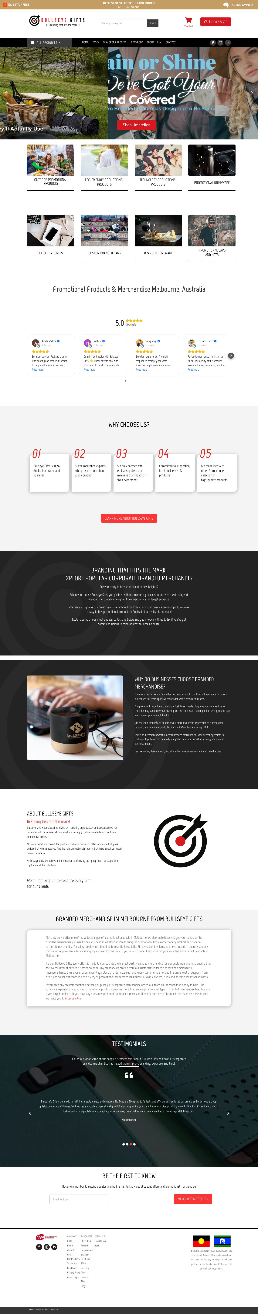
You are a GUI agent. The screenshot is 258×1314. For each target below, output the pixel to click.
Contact (171, 42)
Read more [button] (37, 369)
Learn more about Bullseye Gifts (129, 518)
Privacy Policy (73, 1272)
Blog (83, 1286)
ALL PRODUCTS (45, 43)
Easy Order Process (114, 42)
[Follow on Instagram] (220, 43)
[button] (6, 93)
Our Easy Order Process (85, 1272)
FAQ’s (83, 1263)
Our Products (73, 1259)
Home (85, 42)
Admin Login (73, 1277)
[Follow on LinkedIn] (228, 43)
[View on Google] (35, 343)
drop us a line (73, 998)
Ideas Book (137, 42)
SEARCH (152, 23)
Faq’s (96, 42)
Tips (83, 1281)
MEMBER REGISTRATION (193, 1199)
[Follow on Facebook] (213, 43)
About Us (152, 42)
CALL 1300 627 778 (215, 22)
